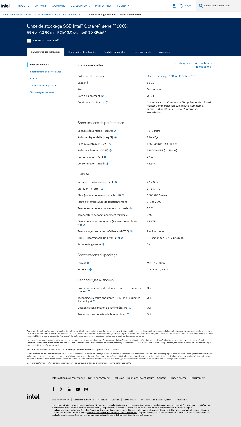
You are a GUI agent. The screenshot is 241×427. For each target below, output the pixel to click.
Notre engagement (99, 378)
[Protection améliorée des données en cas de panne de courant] (89, 291)
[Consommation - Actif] (105, 157)
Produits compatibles (114, 52)
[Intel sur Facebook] (53, 390)
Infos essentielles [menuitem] (39, 64)
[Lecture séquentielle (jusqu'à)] (115, 130)
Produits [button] (23, 5)
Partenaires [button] (103, 5)
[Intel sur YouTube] (78, 390)
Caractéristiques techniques (45, 51)
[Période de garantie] (103, 244)
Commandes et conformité (82, 52)
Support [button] (40, 5)
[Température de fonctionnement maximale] (130, 208)
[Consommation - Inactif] (107, 163)
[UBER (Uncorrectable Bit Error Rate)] (122, 237)
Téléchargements (142, 52)
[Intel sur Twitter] (61, 390)
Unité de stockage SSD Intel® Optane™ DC (171, 76)
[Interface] (90, 269)
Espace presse (178, 378)
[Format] (88, 263)
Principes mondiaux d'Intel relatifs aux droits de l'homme (112, 412)
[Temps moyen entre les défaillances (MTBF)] (131, 231)
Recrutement (197, 378)
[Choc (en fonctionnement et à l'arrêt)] (123, 195)
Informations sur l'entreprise (68, 378)
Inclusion (119, 378)
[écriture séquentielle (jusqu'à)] (115, 137)
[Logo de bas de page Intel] (33, 396)
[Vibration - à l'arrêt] (102, 188)
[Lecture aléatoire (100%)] (110, 143)
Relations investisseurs (140, 378)
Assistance (164, 52)
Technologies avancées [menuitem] (42, 92)
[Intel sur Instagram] (86, 390)
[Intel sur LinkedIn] (69, 390)
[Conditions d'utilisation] (107, 102)
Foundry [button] (123, 5)
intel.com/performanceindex (65, 410)
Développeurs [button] (80, 5)
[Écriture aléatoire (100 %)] (110, 150)
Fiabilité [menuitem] (34, 78)
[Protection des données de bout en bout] (128, 314)
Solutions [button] (58, 5)
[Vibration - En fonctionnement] (115, 182)
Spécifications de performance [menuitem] (45, 71)
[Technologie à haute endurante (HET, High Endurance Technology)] (94, 301)
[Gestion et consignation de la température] (130, 307)
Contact (161, 378)
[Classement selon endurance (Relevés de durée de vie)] (84, 224)
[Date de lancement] (102, 95)
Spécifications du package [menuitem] (43, 85)
